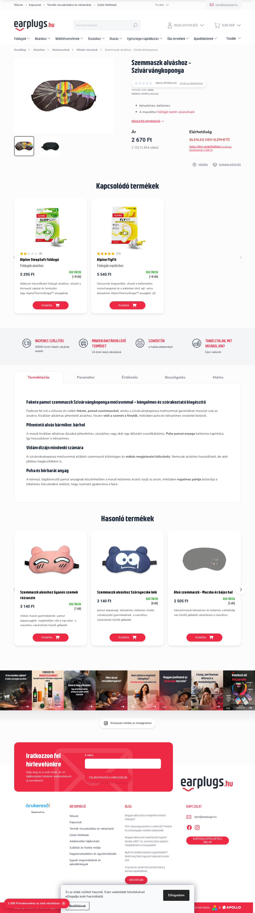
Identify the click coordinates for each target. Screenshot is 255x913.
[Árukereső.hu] (38, 807)
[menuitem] (22, 39)
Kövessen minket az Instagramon (131, 723)
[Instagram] (197, 827)
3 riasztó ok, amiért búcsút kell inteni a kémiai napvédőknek (145, 869)
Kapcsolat (35, 5)
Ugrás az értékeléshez (191, 83)
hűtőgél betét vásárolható (176, 112)
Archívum (136, 879)
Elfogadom (176, 895)
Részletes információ (145, 121)
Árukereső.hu (37, 812)
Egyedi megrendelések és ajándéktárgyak (85, 862)
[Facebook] (189, 827)
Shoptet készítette (198, 907)
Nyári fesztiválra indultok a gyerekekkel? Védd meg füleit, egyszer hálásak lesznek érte (147, 856)
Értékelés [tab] (130, 377)
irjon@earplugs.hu (205, 817)
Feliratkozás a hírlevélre (108, 777)
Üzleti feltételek (107, 5)
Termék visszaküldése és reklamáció (69, 5)
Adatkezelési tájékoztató (84, 841)
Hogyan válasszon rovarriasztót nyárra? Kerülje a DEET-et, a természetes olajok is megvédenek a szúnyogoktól (146, 841)
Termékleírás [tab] (39, 377)
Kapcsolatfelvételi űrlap (207, 840)
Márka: (145, 93)
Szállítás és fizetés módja (85, 848)
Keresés (135, 25)
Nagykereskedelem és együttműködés (93, 854)
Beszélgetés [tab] (175, 377)
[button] (241, 590)
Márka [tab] (218, 377)
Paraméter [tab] (86, 377)
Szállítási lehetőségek (210, 148)
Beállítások (77, 906)
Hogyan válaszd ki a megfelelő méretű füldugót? (145, 817)
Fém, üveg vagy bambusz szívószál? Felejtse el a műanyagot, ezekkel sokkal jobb (148, 828)
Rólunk (18, 5)
